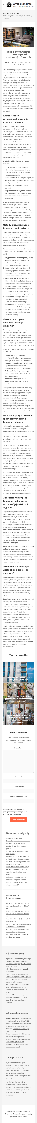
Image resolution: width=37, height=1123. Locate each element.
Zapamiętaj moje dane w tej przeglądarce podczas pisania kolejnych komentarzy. (15, 811)
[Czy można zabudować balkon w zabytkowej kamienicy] (18, 672)
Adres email (18, 787)
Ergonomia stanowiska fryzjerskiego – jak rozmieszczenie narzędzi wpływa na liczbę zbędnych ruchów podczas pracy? (18, 843)
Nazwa (18, 777)
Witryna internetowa (18, 797)
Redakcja (11, 62)
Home (5, 13)
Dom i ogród (13, 13)
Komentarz (19, 748)
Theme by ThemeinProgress (15, 1114)
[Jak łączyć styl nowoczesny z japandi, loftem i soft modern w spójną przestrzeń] (18, 693)
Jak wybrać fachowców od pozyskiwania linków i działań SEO (17, 906)
